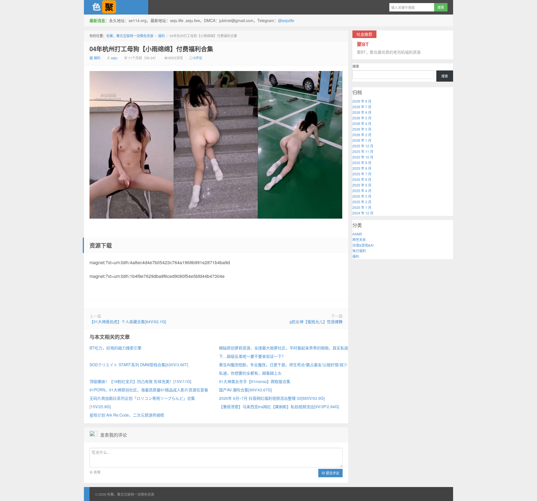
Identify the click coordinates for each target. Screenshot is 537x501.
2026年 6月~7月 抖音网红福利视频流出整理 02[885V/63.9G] (272, 398)
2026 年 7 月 (361, 106)
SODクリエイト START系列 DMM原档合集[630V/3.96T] (139, 364)
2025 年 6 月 (361, 179)
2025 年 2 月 (361, 201)
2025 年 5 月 (361, 185)
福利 (161, 35)
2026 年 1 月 (361, 140)
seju (114, 57)
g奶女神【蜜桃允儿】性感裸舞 (316, 321)
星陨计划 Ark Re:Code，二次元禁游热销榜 (127, 415)
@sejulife (286, 20)
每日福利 (359, 250)
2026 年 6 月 (361, 112)
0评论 (198, 57)
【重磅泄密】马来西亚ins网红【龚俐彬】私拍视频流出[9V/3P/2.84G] (279, 406)
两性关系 (359, 239)
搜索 (355, 66)
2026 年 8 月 (361, 101)
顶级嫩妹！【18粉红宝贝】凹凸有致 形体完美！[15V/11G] (140, 381)
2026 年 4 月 (361, 123)
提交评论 (332, 473)
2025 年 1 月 (361, 207)
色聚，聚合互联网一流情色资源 (116, 7)
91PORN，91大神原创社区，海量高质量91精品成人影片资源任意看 (149, 390)
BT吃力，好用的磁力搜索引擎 (116, 348)
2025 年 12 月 (362, 145)
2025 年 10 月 (362, 157)
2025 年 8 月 (361, 168)
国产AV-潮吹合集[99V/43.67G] (245, 390)
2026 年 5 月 (361, 117)
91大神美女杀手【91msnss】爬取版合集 (254, 381)
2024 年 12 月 (362, 213)
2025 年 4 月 (361, 190)
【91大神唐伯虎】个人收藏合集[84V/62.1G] (128, 321)
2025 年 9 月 (361, 162)
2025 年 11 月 (362, 151)
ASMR (357, 233)
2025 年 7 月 (361, 173)
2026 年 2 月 (361, 134)
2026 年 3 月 (361, 129)
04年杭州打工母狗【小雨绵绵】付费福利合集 (151, 48)
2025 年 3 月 (361, 196)
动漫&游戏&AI (362, 245)
